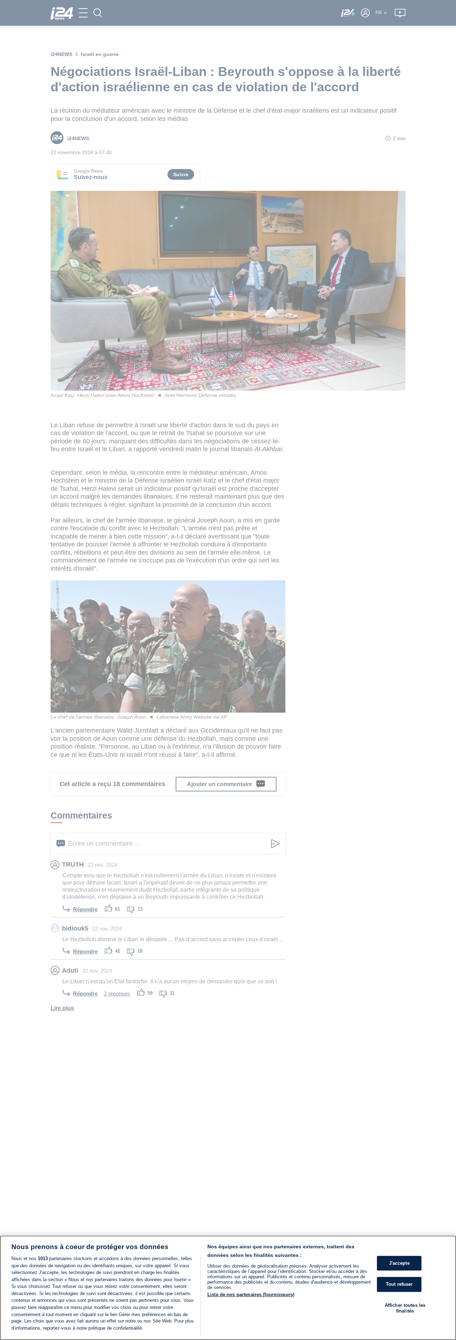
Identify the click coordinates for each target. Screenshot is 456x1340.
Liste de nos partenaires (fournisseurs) (250, 1294)
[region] (228, 1287)
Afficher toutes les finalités (405, 1308)
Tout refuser (399, 1284)
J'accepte (399, 1263)
